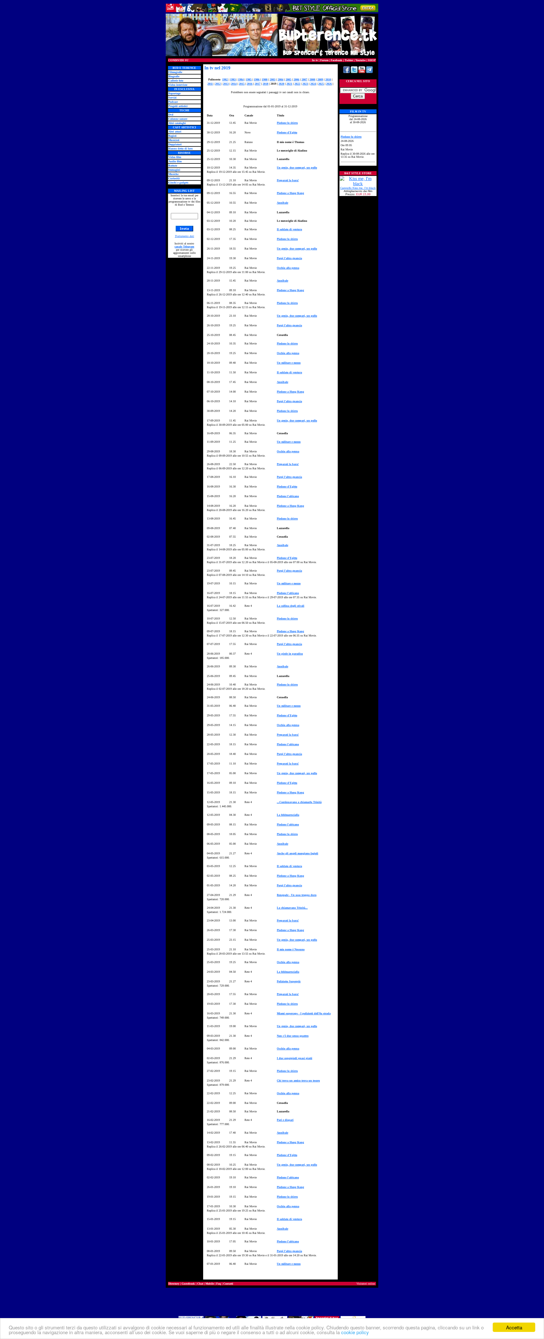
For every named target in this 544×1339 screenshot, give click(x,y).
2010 (328, 79)
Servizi (172, 97)
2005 (288, 79)
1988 (264, 79)
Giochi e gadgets (178, 182)
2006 (296, 79)
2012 (218, 83)
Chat (200, 1283)
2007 (304, 79)
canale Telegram (184, 246)
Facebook (336, 60)
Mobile (209, 1283)
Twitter (349, 60)
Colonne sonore (177, 118)
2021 (289, 83)
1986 (257, 79)
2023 (305, 83)
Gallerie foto (175, 80)
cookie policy (355, 1332)
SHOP (372, 60)
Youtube (360, 60)
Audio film (175, 161)
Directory (173, 1283)
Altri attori (174, 131)
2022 (297, 83)
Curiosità (174, 178)
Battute (172, 165)
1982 (225, 79)
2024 (313, 83)
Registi (172, 135)
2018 (265, 83)
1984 (241, 79)
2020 (281, 83)
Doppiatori (175, 144)
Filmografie (175, 72)
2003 (272, 79)
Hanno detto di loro (180, 148)
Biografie (173, 76)
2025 (321, 83)
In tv (315, 60)
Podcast (173, 101)
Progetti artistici (178, 106)
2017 (257, 83)
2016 (249, 83)
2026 (329, 83)
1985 (249, 79)
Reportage (174, 93)
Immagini (174, 169)
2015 (242, 83)
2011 (210, 83)
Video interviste (177, 84)
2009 (320, 79)
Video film (174, 157)
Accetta (514, 1327)
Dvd (170, 114)
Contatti (228, 1283)
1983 (233, 79)
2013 (226, 83)
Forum (324, 60)
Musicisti (173, 140)
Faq (218, 1283)
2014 (234, 83)
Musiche (173, 174)
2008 (312, 79)
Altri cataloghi (177, 123)
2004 (280, 79)
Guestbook (188, 1283)
